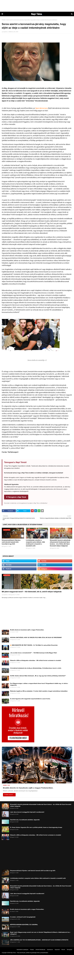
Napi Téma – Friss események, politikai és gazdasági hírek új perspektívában (29, 952)
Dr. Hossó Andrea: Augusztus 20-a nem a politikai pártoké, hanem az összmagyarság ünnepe (36, 827)
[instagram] (54, 568)
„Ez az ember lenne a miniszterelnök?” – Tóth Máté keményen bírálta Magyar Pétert (33, 653)
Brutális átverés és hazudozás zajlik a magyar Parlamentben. (27, 630)
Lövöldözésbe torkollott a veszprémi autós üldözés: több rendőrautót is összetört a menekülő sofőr (35, 543)
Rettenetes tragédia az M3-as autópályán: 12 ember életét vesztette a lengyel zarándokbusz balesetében (39, 691)
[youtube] (54, 560)
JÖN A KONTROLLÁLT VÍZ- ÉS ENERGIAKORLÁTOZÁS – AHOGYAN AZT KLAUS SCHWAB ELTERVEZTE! (39, 940)
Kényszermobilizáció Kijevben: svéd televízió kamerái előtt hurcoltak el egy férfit (11, 542)
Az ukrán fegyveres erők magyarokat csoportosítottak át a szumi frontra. (30, 699)
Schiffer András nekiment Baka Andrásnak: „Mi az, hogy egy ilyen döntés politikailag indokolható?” (38, 676)
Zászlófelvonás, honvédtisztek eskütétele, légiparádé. (25, 820)
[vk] (19, 564)
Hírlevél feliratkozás (40, 949)
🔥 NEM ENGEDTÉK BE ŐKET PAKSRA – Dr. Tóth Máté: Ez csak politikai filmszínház (34, 645)
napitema (5, 31)
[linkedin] (54, 564)
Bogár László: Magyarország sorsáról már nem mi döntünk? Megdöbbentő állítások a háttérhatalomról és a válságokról (40, 933)
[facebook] (19, 568)
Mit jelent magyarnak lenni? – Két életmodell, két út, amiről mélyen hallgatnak (32, 591)
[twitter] (19, 560)
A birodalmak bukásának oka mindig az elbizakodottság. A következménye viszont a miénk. (35, 668)
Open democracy (41, 108)
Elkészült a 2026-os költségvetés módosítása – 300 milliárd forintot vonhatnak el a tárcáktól (35, 660)
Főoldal (4, 20)
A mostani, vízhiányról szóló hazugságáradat (22, 917)
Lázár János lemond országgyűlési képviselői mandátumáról (27, 812)
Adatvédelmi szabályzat (22, 949)
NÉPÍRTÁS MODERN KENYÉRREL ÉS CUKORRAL (24, 924)
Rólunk (63, 949)
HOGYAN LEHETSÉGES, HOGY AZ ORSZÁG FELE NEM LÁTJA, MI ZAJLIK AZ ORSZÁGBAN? (36, 637)
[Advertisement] (37, 6)
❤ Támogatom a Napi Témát (16, 497)
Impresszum (50, 949)
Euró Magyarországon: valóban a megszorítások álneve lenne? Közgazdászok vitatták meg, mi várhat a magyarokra (39, 684)
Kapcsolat (57, 949)
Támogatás (69, 949)
